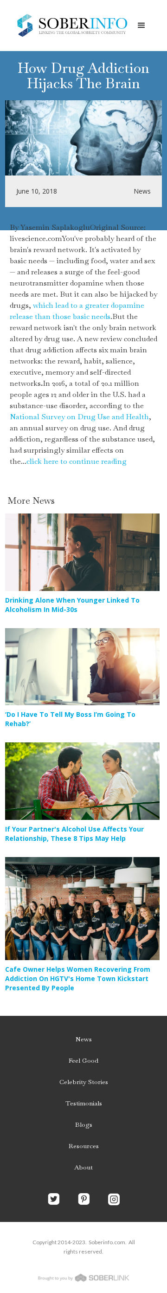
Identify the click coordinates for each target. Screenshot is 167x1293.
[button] (141, 25)
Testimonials (83, 1103)
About (83, 1167)
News (84, 1039)
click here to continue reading (76, 461)
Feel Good (83, 1060)
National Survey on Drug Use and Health (79, 417)
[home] (70, 25)
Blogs (83, 1124)
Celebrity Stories (83, 1082)
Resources (84, 1146)
